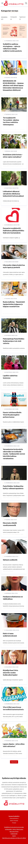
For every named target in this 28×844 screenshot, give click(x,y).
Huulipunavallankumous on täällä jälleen (13, 598)
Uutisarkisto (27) (4, 18)
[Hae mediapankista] (26, 3)
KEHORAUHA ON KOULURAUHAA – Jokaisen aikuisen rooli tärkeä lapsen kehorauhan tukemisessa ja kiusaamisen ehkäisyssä (13, 85)
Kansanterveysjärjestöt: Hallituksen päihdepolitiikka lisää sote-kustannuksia (13, 230)
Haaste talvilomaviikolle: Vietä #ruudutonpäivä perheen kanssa (12, 414)
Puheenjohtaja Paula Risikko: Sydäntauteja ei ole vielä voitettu (13, 341)
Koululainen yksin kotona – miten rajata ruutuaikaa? (13, 156)
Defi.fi (14, 836)
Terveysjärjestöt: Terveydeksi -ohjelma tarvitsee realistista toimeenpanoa (11, 121)
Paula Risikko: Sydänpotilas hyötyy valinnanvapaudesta (13, 487)
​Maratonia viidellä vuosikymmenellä (10, 524)
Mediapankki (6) (13, 18)
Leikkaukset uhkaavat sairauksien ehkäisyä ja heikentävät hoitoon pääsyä (13, 193)
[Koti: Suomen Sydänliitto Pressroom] (13, 3)
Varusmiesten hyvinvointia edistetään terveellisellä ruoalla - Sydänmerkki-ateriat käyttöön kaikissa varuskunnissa (14, 453)
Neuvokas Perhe (14, 831)
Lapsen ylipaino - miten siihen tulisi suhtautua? (14, 745)
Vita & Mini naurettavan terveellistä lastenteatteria (13, 708)
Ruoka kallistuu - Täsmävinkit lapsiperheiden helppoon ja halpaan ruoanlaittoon (14, 304)
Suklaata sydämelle (10, 560)
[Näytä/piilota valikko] (2, 3)
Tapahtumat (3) (22, 18)
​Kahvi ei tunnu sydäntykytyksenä (10, 634)
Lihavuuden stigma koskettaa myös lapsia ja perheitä (14, 266)
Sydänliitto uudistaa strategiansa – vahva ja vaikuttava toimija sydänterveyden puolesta (12, 47)
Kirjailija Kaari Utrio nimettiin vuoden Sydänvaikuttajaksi (10, 672)
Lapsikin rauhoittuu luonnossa (10, 377)
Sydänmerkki (14, 833)
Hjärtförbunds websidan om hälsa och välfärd (14, 838)
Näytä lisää (14, 762)
